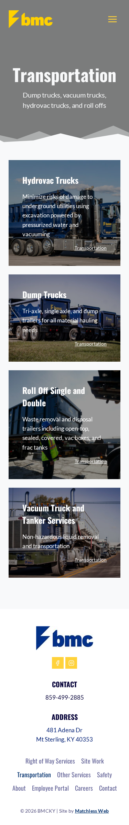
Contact (108, 787)
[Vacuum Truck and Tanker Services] (64, 538)
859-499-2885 (64, 697)
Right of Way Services (50, 760)
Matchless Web (92, 811)
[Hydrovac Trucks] (64, 219)
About (19, 787)
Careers (84, 787)
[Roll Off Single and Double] (64, 430)
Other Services (74, 774)
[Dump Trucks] (64, 323)
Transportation (91, 248)
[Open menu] (113, 19)
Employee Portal (50, 787)
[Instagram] (71, 663)
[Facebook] (58, 663)
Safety (104, 774)
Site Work (92, 760)
